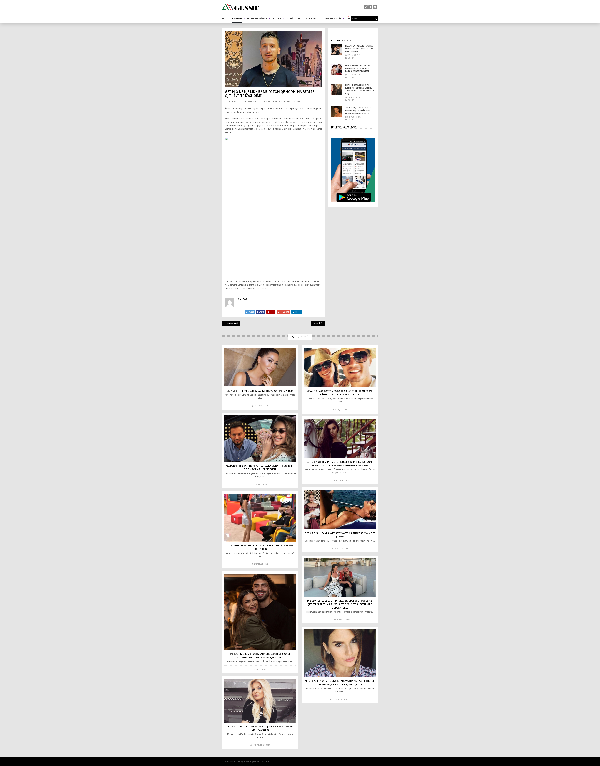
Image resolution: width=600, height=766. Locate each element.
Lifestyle (258, 101)
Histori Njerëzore (257, 18)
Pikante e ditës (333, 18)
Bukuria (277, 18)
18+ (348, 18)
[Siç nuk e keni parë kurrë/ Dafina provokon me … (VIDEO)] (260, 367)
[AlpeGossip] (240, 7)
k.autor (278, 101)
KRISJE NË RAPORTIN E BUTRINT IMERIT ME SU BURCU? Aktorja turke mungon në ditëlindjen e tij (359, 89)
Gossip (250, 101)
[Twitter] (366, 7)
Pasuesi (316, 323)
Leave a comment (294, 101)
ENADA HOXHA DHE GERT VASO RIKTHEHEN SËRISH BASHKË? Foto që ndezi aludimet (359, 68)
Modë (290, 18)
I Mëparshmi (232, 323)
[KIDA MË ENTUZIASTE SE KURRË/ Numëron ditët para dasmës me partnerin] (336, 49)
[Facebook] (370, 7)
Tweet (251, 311)
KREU (224, 18)
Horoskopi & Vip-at (309, 18)
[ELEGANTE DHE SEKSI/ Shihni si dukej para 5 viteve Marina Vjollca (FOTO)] (260, 701)
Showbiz (237, 18)
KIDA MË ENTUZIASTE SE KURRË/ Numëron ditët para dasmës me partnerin (359, 48)
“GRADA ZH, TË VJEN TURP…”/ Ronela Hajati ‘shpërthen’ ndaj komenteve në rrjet (358, 110)
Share (261, 311)
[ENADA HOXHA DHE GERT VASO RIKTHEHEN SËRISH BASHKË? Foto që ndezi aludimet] (336, 69)
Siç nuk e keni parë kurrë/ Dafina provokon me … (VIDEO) (260, 390)
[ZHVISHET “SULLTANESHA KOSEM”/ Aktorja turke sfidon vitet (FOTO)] (340, 509)
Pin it (272, 311)
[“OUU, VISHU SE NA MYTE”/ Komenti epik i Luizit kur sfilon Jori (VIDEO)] (260, 518)
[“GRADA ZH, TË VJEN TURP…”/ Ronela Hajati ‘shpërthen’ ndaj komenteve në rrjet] (336, 111)
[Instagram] (375, 7)
